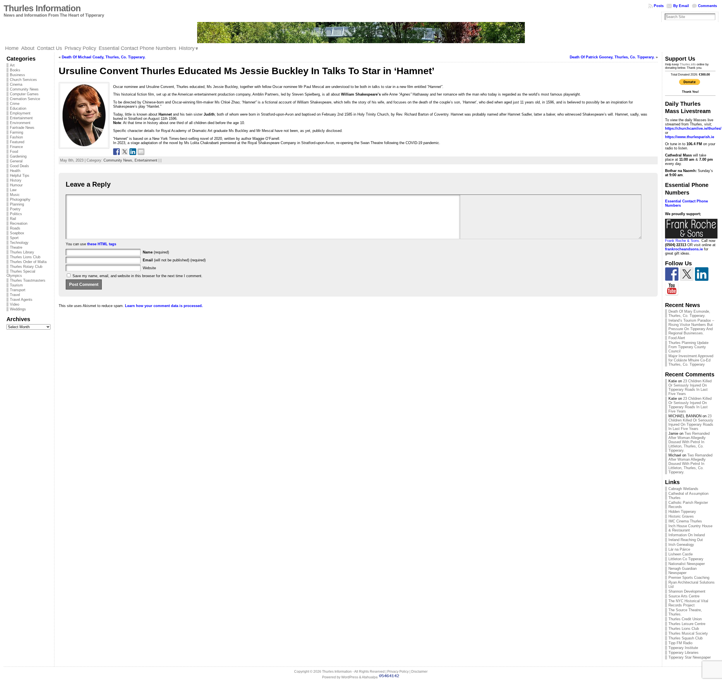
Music (15, 195)
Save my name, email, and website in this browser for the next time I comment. (137, 276)
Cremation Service (25, 99)
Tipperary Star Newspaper (689, 657)
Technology (19, 242)
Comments (707, 6)
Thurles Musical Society (688, 633)
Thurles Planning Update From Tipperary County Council (688, 347)
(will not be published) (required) (174, 260)
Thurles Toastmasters (27, 280)
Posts (659, 6)
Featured (17, 142)
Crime (14, 103)
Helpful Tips (19, 175)
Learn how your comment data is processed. (164, 306)
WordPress (349, 677)
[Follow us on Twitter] (687, 274)
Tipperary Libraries (683, 652)
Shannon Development (686, 591)
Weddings (18, 309)
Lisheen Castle (680, 554)
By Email (681, 6)
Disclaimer (419, 672)
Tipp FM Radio (680, 643)
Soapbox (17, 233)
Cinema (16, 84)
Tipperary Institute (683, 648)
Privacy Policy (398, 672)
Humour (16, 185)
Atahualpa (370, 677)
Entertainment (21, 118)
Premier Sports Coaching (688, 577)
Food (14, 151)
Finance (16, 147)
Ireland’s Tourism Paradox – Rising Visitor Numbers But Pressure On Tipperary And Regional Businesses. (691, 326)
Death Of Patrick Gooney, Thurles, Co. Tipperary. (612, 57)
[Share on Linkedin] (132, 151)
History (15, 180)
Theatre (16, 247)
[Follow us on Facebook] (672, 274)
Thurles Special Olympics (20, 273)
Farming (16, 132)
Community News (24, 89)
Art (12, 65)
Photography (20, 199)
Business (17, 75)
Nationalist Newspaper (686, 564)
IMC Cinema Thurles (685, 521)
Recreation (18, 223)
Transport (17, 290)
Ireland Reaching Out (685, 540)
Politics (16, 214)
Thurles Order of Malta (28, 262)
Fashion (16, 137)
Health (15, 171)
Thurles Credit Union (685, 619)
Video (14, 304)
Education (18, 108)
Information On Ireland (686, 535)
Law (13, 190)
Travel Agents (21, 299)
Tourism (16, 285)
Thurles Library (22, 252)
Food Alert (676, 338)
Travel (15, 295)
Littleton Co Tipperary (685, 559)
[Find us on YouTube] (672, 289)
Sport (14, 238)
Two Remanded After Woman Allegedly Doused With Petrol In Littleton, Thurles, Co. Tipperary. (689, 442)
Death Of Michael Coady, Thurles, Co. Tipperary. (104, 57)
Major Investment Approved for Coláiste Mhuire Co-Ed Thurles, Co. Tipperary (690, 360)
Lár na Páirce (679, 549)
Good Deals (19, 166)
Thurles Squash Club (685, 638)
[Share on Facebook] (116, 151)
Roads (15, 228)
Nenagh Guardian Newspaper (682, 570)
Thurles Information (42, 8)
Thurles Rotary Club (26, 266)
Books (15, 70)
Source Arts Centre (683, 596)
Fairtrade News (22, 127)
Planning (17, 204)
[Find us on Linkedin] (701, 274)
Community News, (119, 160)
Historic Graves (681, 516)
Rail (13, 219)
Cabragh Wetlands (683, 489)
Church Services (23, 80)
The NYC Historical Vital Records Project (688, 603)
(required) (156, 252)
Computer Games (24, 94)
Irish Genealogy (681, 544)
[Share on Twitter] (124, 151)
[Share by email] (141, 151)
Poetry (15, 209)
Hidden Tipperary (682, 511)
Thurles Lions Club (25, 257)
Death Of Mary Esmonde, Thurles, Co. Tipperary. (689, 313)
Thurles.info (688, 64)
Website (149, 268)
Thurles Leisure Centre (686, 624)
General (16, 161)
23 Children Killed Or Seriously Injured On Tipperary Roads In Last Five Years (690, 387)
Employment (20, 113)
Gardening (18, 156)
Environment (20, 123)
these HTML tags (101, 244)
